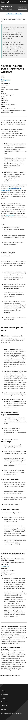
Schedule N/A (5, 566)
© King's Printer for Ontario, (11, 713)
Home (3, 691)
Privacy (3, 698)
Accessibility (4, 694)
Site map (3, 709)
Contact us (4, 705)
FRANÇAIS (23, 2)
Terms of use (4, 702)
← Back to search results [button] (14, 14)
